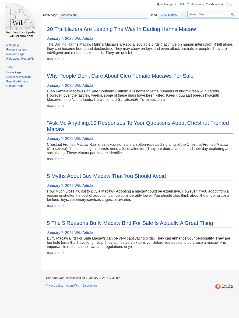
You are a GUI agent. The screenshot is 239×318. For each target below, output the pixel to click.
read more (55, 59)
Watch (182, 14)
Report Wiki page (17, 81)
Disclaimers (89, 285)
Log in (231, 4)
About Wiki (73, 285)
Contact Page (15, 86)
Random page (15, 54)
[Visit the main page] (20, 18)
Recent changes (16, 49)
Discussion (68, 15)
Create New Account (19, 76)
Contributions (195, 4)
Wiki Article (83, 39)
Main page (50, 15)
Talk (182, 4)
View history (169, 15)
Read (153, 15)
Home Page (13, 72)
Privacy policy (54, 285)
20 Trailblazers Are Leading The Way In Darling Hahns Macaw (121, 29)
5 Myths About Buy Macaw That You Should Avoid (106, 176)
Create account (215, 4)
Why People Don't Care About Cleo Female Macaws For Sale (120, 76)
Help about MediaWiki (20, 58)
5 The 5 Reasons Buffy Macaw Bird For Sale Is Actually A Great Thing (130, 223)
